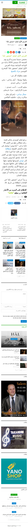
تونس (21, 161)
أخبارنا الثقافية (23, 38)
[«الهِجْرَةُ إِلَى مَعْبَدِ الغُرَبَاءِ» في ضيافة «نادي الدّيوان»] (23, 365)
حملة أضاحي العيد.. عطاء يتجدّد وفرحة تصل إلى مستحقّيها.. (14, 505)
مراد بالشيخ (16, 71)
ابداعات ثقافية (14, 495)
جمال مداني (21, 94)
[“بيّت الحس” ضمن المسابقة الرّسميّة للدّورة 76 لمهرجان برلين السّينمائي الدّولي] (20, 263)
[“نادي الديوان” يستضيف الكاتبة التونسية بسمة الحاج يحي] (8, 263)
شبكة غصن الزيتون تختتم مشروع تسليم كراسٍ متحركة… (14, 514)
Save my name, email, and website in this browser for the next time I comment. (14, 317)
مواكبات (14, 503)
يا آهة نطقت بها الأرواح (14, 497)
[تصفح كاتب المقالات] (14, 212)
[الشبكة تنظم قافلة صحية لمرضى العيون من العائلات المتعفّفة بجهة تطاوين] (8, 245)
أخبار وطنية (17, 38)
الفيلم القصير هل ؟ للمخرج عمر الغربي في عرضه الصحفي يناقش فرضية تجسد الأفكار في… (14, 343)
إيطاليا (8, 149)
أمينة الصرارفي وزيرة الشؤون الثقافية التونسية (21, 228)
